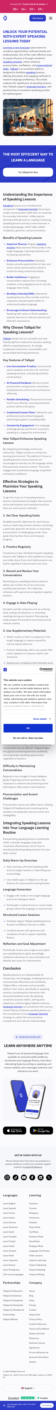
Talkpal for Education (13, 1291)
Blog (31, 1295)
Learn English (9, 1203)
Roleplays (33, 1213)
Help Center (34, 1314)
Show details (40, 718)
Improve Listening (37, 1260)
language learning (27, 209)
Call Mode (33, 1232)
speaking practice (12, 61)
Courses (33, 1208)
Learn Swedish (10, 1236)
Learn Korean (9, 1265)
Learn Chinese (9, 1250)
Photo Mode (34, 1227)
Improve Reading (37, 1269)
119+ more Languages (13, 1274)
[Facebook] (32, 1177)
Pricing (32, 1305)
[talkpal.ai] (5, 18)
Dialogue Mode (36, 1246)
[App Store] (14, 1131)
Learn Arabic (9, 1246)
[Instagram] (7, 1177)
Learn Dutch (8, 1232)
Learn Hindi (8, 1255)
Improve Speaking (37, 1265)
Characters (34, 1217)
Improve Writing (36, 1274)
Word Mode (34, 1241)
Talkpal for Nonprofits (13, 1305)
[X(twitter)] (49, 1177)
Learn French (9, 1213)
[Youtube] (24, 1177)
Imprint (32, 1362)
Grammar (33, 1203)
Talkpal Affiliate (10, 1319)
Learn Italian (9, 1217)
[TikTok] (16, 1177)
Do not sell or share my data (28, 738)
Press (31, 1300)
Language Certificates (39, 1250)
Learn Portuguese (11, 1269)
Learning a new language (16, 47)
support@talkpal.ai (33, 1167)
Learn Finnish (9, 1241)
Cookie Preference (37, 1324)
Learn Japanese (10, 1260)
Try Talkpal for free (28, 172)
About (32, 1291)
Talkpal (14, 68)
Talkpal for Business (12, 1295)
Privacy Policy (35, 1319)
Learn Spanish (9, 1208)
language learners (36, 86)
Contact (32, 1310)
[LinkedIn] (41, 1177)
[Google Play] (41, 1131)
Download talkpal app (30, 1037)
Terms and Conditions (39, 1328)
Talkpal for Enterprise (13, 1300)
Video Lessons (36, 1255)
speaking (31, 72)
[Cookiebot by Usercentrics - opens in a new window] (40, 670)
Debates (33, 1222)
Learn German (9, 1222)
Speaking (8, 205)
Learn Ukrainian (10, 1227)
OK (28, 728)
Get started (37, 18)
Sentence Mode (36, 1236)
